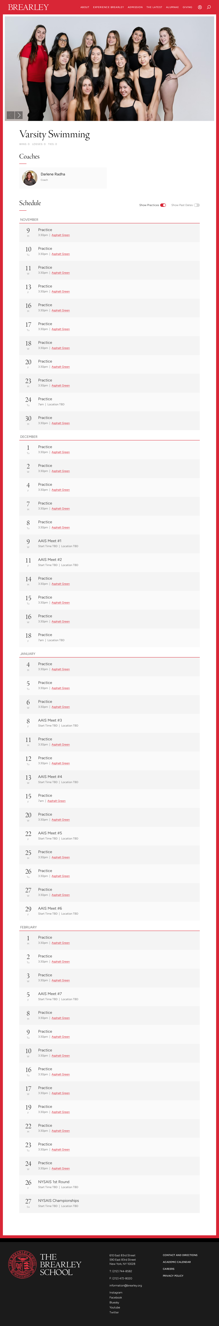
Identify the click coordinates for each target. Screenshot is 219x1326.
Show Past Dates (182, 205)
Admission (135, 7)
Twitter (114, 1312)
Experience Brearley (108, 7)
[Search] (209, 7)
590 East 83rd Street (123, 1259)
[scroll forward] (19, 115)
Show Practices (149, 205)
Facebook (116, 1297)
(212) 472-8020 (122, 1278)
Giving (187, 7)
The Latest (154, 7)
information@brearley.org (126, 1285)
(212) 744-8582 (122, 1271)
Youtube (115, 1307)
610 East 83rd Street (123, 1255)
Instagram (116, 1292)
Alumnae (172, 7)
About (84, 7)
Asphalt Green (61, 235)
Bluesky (114, 1302)
